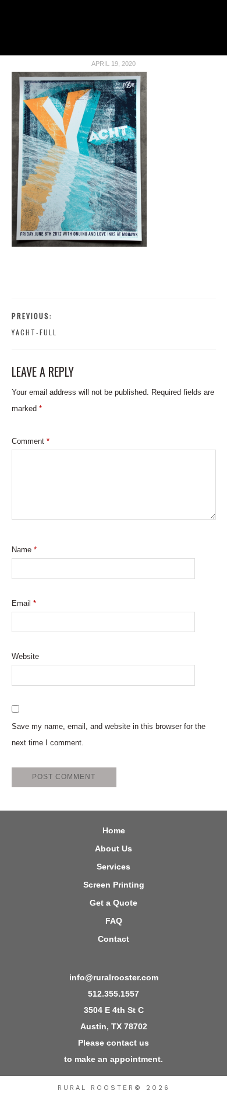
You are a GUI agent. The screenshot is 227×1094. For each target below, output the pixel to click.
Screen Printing (113, 884)
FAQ (113, 920)
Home (113, 830)
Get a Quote (113, 902)
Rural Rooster (113, 32)
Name (24, 549)
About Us (113, 848)
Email (24, 603)
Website (25, 656)
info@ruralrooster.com (113, 977)
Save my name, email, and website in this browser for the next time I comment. (108, 734)
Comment (30, 441)
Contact (113, 939)
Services (113, 866)
